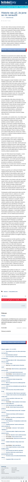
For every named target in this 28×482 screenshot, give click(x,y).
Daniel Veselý (8, 368)
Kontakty (3, 469)
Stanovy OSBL (14, 467)
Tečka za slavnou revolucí (17, 436)
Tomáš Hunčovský (9, 17)
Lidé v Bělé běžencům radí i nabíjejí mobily (14, 405)
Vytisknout (5, 296)
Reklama (3, 472)
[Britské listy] (14, 50)
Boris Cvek (8, 365)
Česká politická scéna (13, 291)
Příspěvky (13, 472)
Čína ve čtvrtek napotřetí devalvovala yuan (14, 372)
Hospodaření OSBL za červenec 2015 (13, 459)
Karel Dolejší (8, 401)
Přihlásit (3, 315)
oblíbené (24, 328)
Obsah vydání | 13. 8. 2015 (8, 349)
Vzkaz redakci (14, 469)
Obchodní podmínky (5, 473)
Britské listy (11, 3)
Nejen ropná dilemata (17, 445)
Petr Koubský (8, 436)
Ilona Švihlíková (9, 374)
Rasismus (6, 291)
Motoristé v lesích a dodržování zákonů (18, 434)
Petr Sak (7, 407)
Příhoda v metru (9, 363)
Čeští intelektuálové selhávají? (11, 354)
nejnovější (19, 328)
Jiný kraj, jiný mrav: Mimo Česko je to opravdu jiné (16, 393)
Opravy (2, 470)
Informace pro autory (15, 470)
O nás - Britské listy (4, 467)
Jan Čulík (8, 417)
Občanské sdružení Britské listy (14, 477)
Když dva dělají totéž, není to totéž (19, 374)
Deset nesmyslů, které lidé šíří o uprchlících (14, 450)
